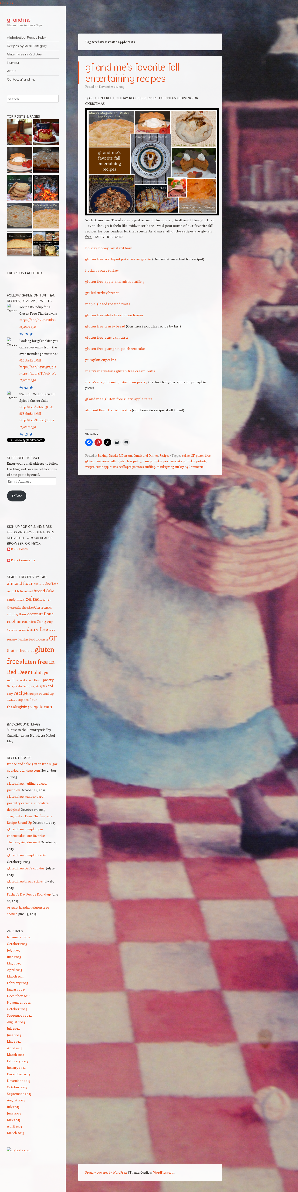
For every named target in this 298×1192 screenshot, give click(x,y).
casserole (20, 600)
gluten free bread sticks (25, 881)
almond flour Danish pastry (108, 410)
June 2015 (14, 956)
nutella (23, 680)
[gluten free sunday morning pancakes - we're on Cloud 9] (19, 132)
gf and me (18, 19)
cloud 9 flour (17, 614)
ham (145, 461)
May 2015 (14, 963)
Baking (102, 455)
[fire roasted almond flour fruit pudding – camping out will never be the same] (46, 188)
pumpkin (34, 686)
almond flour (20, 583)
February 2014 (17, 1061)
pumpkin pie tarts (194, 461)
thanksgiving (165, 467)
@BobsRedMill (30, 360)
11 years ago (27, 326)
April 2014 (14, 1048)
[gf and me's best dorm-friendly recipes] (46, 244)
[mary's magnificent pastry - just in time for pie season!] (46, 216)
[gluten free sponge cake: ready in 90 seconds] (46, 132)
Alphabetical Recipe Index (26, 37)
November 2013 (18, 1080)
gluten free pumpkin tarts (107, 337)
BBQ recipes (40, 584)
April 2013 (14, 1126)
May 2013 (13, 1119)
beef (48, 584)
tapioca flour (27, 699)
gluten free (203, 455)
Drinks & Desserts (120, 455)
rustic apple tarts (107, 467)
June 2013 (14, 1113)
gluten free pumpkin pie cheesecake (115, 348)
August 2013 (16, 1100)
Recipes (164, 455)
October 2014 (17, 1009)
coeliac (14, 621)
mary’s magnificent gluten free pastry (116, 382)
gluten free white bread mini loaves (114, 315)
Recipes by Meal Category (27, 46)
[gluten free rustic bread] (19, 244)
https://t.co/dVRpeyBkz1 (37, 320)
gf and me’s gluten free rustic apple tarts (118, 398)
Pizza (10, 686)
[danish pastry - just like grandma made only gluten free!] (46, 160)
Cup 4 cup (45, 621)
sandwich (12, 700)
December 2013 (18, 1074)
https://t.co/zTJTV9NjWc (37, 373)
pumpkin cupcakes (100, 359)
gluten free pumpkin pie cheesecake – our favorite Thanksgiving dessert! (26, 835)
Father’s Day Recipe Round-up (29, 894)
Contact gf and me (21, 79)
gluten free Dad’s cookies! (26, 868)
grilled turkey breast (102, 292)
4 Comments (194, 467)
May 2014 (14, 1041)
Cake (50, 590)
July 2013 (13, 1106)
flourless (22, 639)
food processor (38, 639)
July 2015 (13, 950)
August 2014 (16, 1022)
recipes (89, 467)
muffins (12, 680)
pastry (48, 679)
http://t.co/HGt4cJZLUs (36, 420)
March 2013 (15, 1133)
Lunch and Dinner (146, 455)
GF (193, 455)
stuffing (150, 467)
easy (14, 639)
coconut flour (40, 613)
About (11, 71)
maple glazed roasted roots (107, 303)
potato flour (21, 686)
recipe (21, 693)
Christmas (43, 607)
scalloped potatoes (131, 467)
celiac (186, 455)
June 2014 (14, 1035)
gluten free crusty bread (105, 326)
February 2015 (17, 983)
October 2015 (17, 943)
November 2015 (18, 937)
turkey (179, 467)
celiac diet (45, 600)
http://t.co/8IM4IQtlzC (36, 407)
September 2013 (19, 1093)
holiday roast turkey (102, 270)
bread (39, 590)
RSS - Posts (19, 549)
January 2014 (16, 1067)
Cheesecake (14, 607)
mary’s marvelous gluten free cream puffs (120, 370)
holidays (39, 672)
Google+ (7, 2)
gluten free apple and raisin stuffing (114, 281)
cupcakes (21, 630)
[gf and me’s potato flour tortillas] (19, 216)
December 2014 (18, 996)
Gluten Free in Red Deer (25, 54)
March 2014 (15, 1054)
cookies (29, 621)
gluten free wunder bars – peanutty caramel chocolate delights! (28, 803)
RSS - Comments (22, 560)
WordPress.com (163, 1172)
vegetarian (41, 706)
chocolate (28, 607)
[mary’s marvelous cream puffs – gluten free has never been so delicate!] (19, 160)
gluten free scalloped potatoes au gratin (118, 259)
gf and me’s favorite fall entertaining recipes (132, 72)
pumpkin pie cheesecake (166, 461)
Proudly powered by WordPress (106, 1172)
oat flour (35, 680)
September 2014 (19, 1015)
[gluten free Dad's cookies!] (19, 188)
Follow (17, 496)
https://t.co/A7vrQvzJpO (37, 366)
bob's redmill (25, 591)
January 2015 (16, 989)
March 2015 (15, 976)
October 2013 (17, 1087)
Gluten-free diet (20, 650)
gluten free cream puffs (100, 461)
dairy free (37, 629)
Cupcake (11, 630)
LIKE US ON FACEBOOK (24, 273)
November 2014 (18, 1002)
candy (11, 599)
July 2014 (13, 1028)
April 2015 (14, 969)
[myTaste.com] (18, 1150)
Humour (13, 63)
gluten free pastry (129, 461)
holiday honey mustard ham (108, 247)
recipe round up (41, 693)
